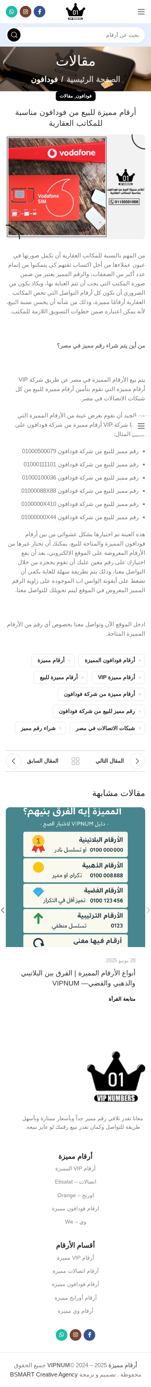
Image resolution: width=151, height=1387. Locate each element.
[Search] (14, 35)
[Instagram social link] (25, 11)
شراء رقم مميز (38, 728)
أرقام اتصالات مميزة (76, 1271)
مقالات (66, 96)
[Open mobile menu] (141, 11)
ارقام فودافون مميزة (75, 1208)
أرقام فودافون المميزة (110, 660)
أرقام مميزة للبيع (59, 677)
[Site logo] (75, 11)
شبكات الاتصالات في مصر (105, 728)
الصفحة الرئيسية (93, 79)
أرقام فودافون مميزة (75, 1284)
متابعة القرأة (122, 999)
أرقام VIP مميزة (75, 1258)
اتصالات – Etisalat (75, 1181)
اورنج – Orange (75, 1195)
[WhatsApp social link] (11, 11)
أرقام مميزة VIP (116, 677)
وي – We (75, 1221)
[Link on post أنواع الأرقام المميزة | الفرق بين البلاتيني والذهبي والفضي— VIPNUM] (75, 877)
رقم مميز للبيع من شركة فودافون (97, 711)
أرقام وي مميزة (75, 1311)
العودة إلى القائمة (75, 761)
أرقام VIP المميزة (75, 1168)
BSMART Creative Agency (44, 1374)
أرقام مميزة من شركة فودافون (99, 694)
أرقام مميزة (51, 660)
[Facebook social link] (39, 11)
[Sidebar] (141, 426)
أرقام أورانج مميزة (76, 1298)
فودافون (44, 79)
